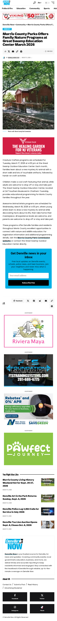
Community (7, 29)
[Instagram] (15, 608)
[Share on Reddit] (39, 301)
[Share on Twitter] (9, 51)
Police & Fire (47, 513)
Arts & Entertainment (47, 479)
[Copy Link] (17, 51)
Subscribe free (28, 283)
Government (47, 526)
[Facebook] (15, 597)
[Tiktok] (42, 608)
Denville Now (11, 554)
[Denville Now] (6, 2)
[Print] (21, 51)
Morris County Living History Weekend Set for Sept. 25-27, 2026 (18, 482)
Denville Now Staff (13, 58)
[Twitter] (42, 597)
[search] (34, 2)
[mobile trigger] (52, 3)
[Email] (13, 51)
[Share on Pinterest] (33, 301)
